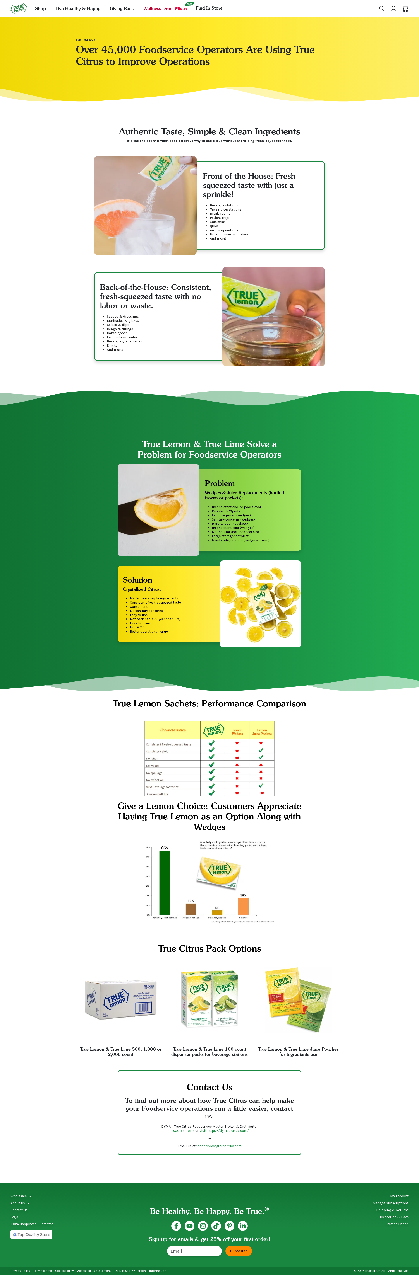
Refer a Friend (398, 1224)
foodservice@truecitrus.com (219, 1146)
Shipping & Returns (392, 1210)
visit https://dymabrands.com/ (224, 1131)
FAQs (14, 1217)
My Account (399, 1196)
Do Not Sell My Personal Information (140, 1271)
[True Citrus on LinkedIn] (243, 1226)
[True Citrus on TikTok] (216, 1226)
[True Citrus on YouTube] (189, 1226)
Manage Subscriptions (391, 1203)
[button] (405, 8)
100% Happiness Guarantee (31, 1224)
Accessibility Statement (94, 1271)
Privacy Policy (20, 1271)
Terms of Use (43, 1271)
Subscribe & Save (394, 1217)
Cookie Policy (64, 1271)
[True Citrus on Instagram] (203, 1226)
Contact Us (18, 1210)
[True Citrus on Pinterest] (229, 1226)
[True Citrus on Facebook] (176, 1226)
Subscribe (238, 1251)
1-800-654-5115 (182, 1131)
